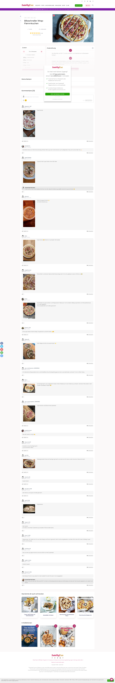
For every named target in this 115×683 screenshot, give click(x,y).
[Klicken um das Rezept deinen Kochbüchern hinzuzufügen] (30, 612)
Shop (63, 5)
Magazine (58, 5)
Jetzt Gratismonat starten (57, 94)
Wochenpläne (49, 5)
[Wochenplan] (20, 20)
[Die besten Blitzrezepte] (30, 636)
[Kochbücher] (20, 16)
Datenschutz (58, 660)
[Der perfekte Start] (67, 636)
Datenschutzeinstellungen (57, 662)
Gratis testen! (79, 5)
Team (36, 660)
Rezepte (37, 5)
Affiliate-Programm (43, 660)
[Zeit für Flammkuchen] (48, 636)
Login (88, 5)
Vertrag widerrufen (78, 660)
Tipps (42, 5)
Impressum (51, 660)
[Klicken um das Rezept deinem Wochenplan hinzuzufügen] (36, 598)
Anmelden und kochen (57, 99)
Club (67, 5)
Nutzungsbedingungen (67, 660)
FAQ (34, 660)
